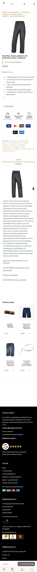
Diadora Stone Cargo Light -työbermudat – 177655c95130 (27, 326)
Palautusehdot (7, 513)
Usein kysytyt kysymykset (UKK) (13, 504)
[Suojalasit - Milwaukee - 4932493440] (10, 312)
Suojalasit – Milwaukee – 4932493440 (10, 325)
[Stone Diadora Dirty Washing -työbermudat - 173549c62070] (10, 349)
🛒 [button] (13, 333)
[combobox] (16, 3)
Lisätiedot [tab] (18, 164)
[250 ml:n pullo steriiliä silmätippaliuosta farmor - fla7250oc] (26, 349)
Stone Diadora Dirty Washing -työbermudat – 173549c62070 (10, 363)
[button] (7, 106)
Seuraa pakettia (7, 507)
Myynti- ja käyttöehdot (10, 480)
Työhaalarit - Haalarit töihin (13, 147)
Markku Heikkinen (16, 62)
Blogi (4, 468)
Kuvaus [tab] (18, 160)
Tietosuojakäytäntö (8, 474)
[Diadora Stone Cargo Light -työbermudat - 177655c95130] (26, 312)
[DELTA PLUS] (7, 72)
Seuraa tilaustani (7, 431)
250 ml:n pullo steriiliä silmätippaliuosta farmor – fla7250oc (27, 363)
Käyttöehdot (6, 510)
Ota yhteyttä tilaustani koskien (12, 434)
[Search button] (24, 3)
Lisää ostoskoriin (27, 564)
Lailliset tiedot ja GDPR (10, 483)
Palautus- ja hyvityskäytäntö (11, 477)
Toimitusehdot (7, 471)
